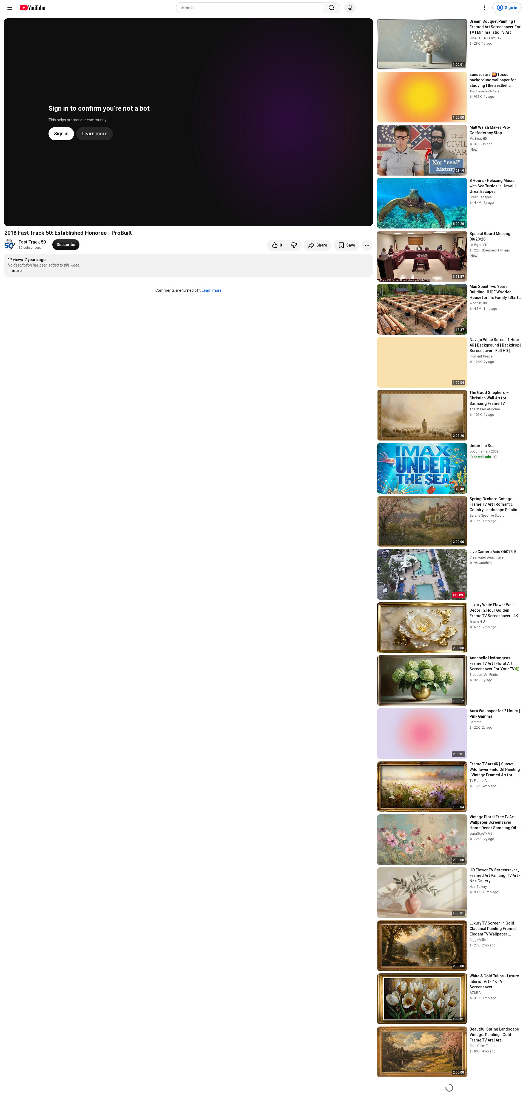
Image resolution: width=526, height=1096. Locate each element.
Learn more (212, 290)
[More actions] (367, 245)
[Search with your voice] (350, 7)
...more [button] (15, 270)
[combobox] (251, 7)
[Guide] (10, 7)
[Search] (331, 7)
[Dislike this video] (294, 245)
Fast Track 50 (32, 242)
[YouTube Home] (32, 7)
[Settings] (484, 7)
